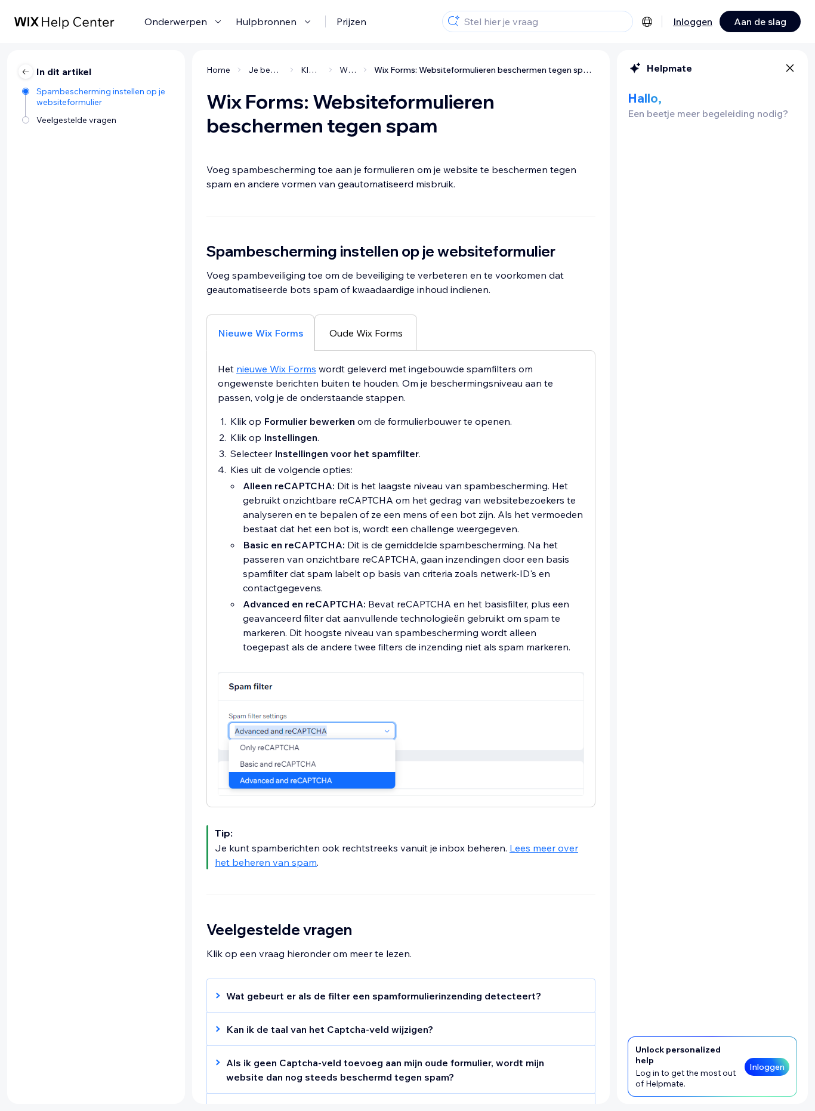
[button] (395, 996)
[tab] (260, 332)
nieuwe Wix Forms (276, 369)
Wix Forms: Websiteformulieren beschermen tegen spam (484, 69)
